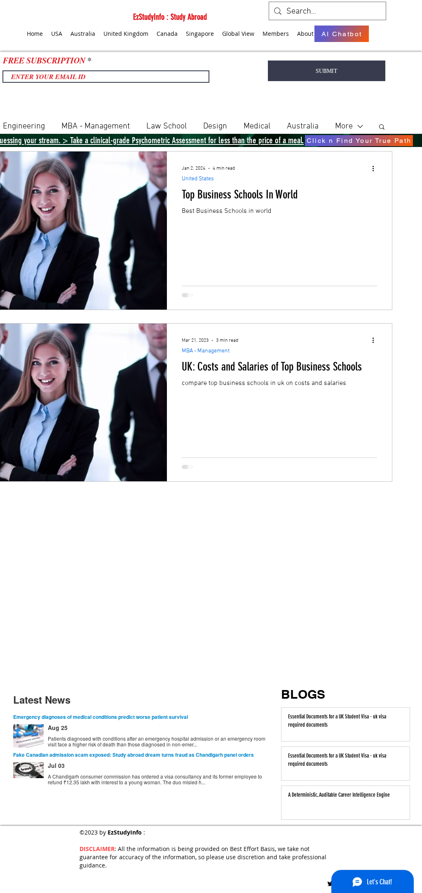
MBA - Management (95, 126)
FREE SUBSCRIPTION (44, 60)
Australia (303, 126)
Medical (257, 126)
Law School (166, 126)
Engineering (24, 126)
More (344, 126)
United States (198, 178)
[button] (382, 127)
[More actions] (376, 168)
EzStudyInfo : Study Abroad (170, 17)
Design (215, 126)
